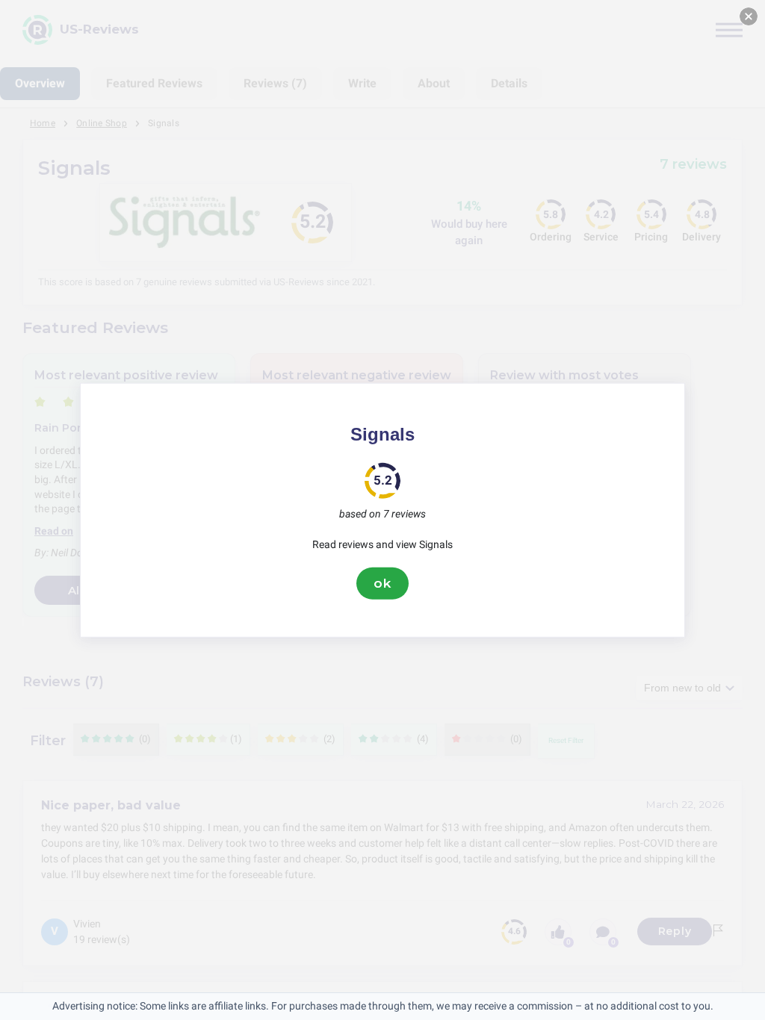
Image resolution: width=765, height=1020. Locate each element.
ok (382, 583)
